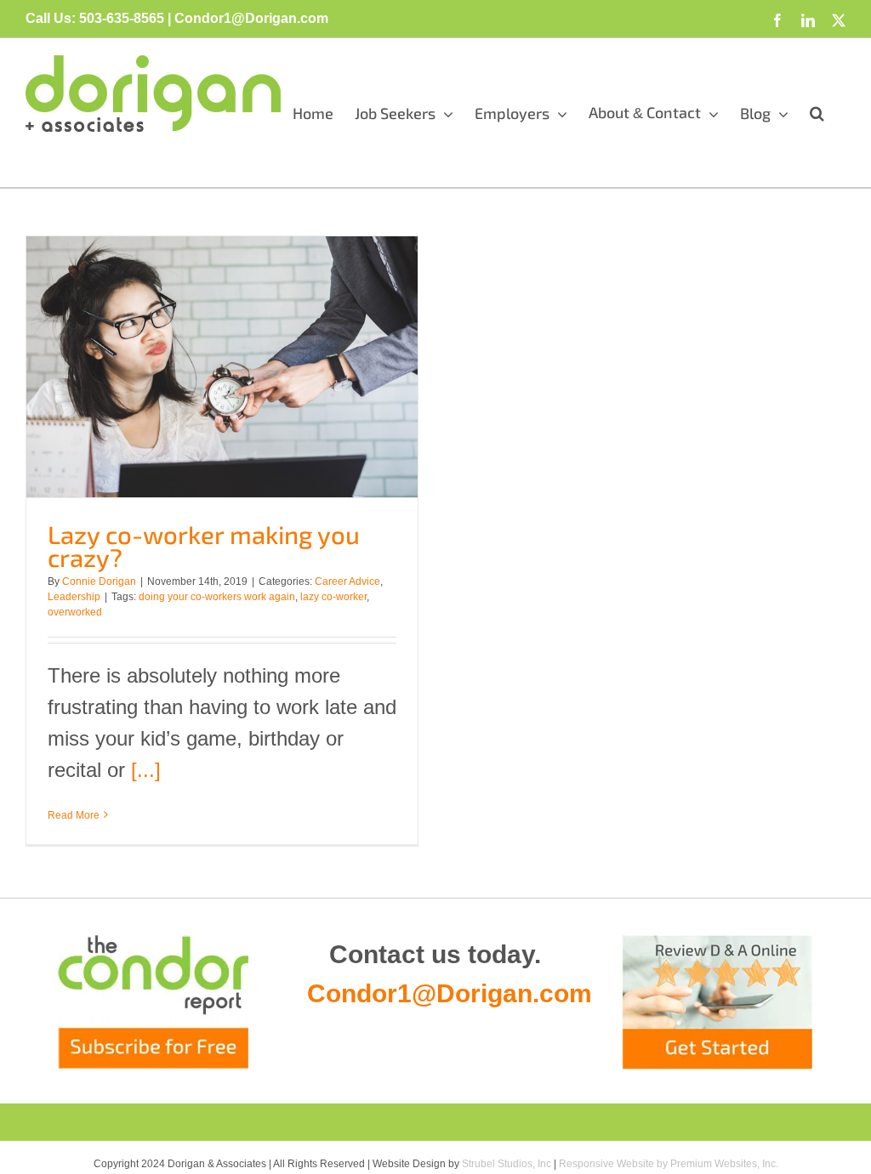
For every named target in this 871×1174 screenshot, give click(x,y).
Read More (74, 815)
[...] (146, 769)
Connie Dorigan (99, 581)
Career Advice (347, 581)
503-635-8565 (121, 18)
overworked (75, 612)
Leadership (74, 597)
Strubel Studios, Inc (506, 1164)
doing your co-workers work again (217, 597)
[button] (817, 112)
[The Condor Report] (154, 1002)
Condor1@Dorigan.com (449, 993)
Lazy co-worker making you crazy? (204, 545)
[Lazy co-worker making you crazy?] (222, 366)
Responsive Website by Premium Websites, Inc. (668, 1164)
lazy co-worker (333, 597)
